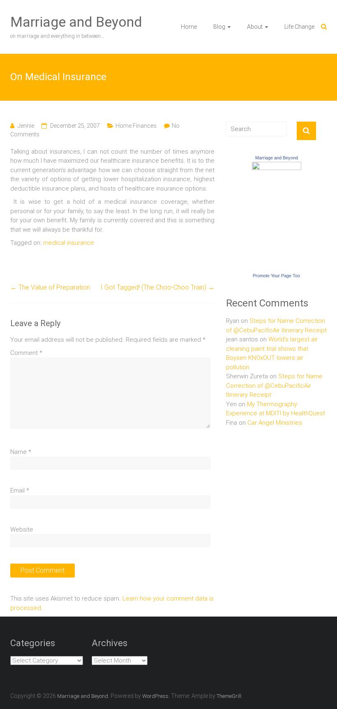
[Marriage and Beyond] (276, 166)
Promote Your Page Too (276, 275)
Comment (26, 353)
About (255, 26)
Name (20, 452)
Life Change (299, 26)
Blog (219, 26)
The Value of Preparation (50, 287)
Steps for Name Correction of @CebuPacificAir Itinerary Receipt (274, 385)
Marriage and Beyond (76, 22)
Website (21, 529)
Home (189, 26)
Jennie (26, 125)
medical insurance (68, 242)
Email (19, 490)
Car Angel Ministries (274, 422)
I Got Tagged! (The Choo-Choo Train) (158, 287)
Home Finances (136, 125)
